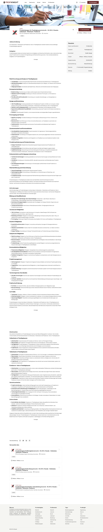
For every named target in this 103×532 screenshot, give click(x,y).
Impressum (82, 521)
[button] (77, 2)
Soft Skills (67, 515)
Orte (81, 513)
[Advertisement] (35, 68)
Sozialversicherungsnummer (70, 521)
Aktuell (38, 2)
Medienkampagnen (39, 523)
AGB (81, 519)
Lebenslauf (52, 515)
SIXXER (21, 28)
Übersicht (37, 509)
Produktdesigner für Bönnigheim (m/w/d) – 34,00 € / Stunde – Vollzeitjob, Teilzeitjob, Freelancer (36, 451)
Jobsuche (52, 511)
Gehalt (51, 521)
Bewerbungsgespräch (69, 509)
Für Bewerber (51, 2)
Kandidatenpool (38, 515)
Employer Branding (39, 517)
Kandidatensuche (38, 511)
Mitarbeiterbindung (69, 519)
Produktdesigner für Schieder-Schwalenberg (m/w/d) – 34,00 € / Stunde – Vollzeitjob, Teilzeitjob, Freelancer (36, 487)
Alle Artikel (67, 523)
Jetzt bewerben (85, 29)
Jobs (26, 2)
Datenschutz (82, 515)
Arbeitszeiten (52, 523)
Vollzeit (22, 35)
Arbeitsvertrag (53, 519)
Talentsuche (32, 2)
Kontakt (82, 523)
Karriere (66, 517)
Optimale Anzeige (68, 511)
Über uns (82, 511)
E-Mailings (37, 521)
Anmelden (83, 2)
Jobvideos (37, 519)
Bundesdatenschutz (84, 517)
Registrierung (83, 509)
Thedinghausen (88, 49)
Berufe (44, 2)
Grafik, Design (18, 449)
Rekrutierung (67, 513)
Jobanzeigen (37, 513)
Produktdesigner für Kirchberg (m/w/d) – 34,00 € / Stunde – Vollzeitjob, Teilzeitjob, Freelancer (35, 469)
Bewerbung (52, 517)
